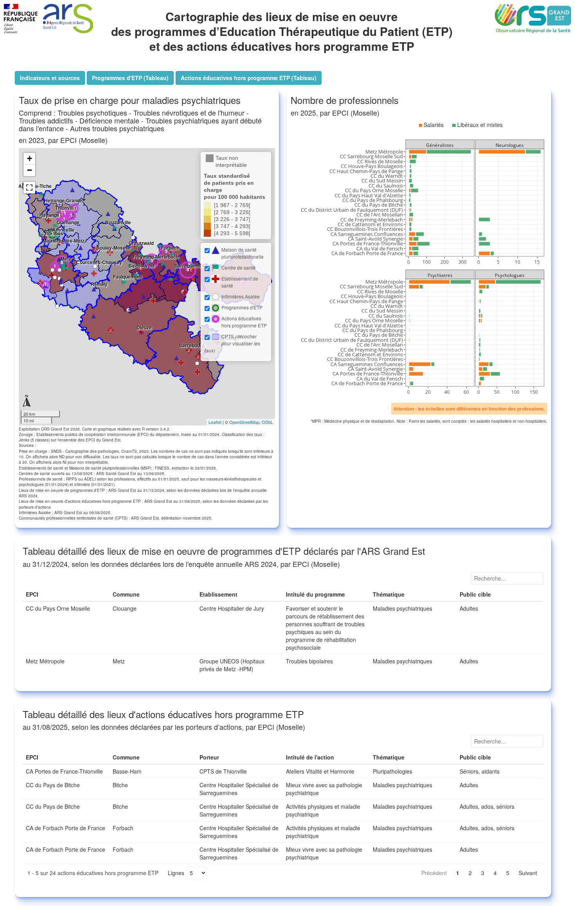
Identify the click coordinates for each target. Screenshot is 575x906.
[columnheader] (66, 595)
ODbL (267, 422)
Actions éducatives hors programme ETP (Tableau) (248, 78)
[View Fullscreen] (29, 187)
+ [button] (29, 158)
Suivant (528, 873)
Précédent (434, 873)
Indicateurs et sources (52, 78)
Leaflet (214, 422)
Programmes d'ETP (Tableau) (130, 78)
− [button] (29, 170)
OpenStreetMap (244, 422)
